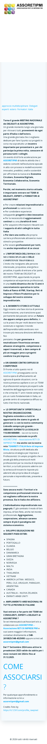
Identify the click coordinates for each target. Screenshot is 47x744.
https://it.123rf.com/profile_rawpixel (20, 710)
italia (30, 109)
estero (13, 109)
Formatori (22, 109)
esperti (5, 109)
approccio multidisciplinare (15, 105)
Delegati (33, 105)
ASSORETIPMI (10, 372)
